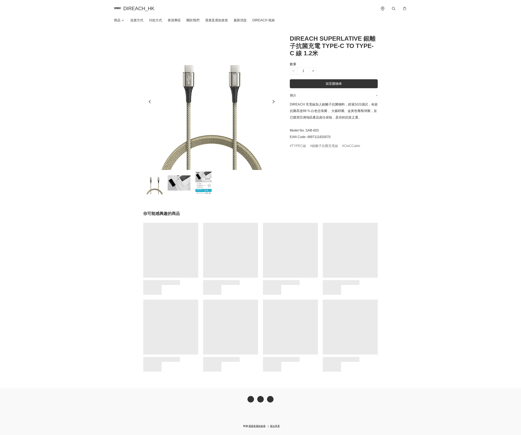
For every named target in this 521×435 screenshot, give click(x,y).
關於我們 (192, 20)
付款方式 (155, 20)
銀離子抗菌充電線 (325, 146)
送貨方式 (136, 20)
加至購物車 (334, 83)
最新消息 (240, 20)
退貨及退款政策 (216, 20)
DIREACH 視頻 (263, 20)
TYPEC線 (299, 146)
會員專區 (174, 20)
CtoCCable (352, 146)
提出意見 (275, 426)
